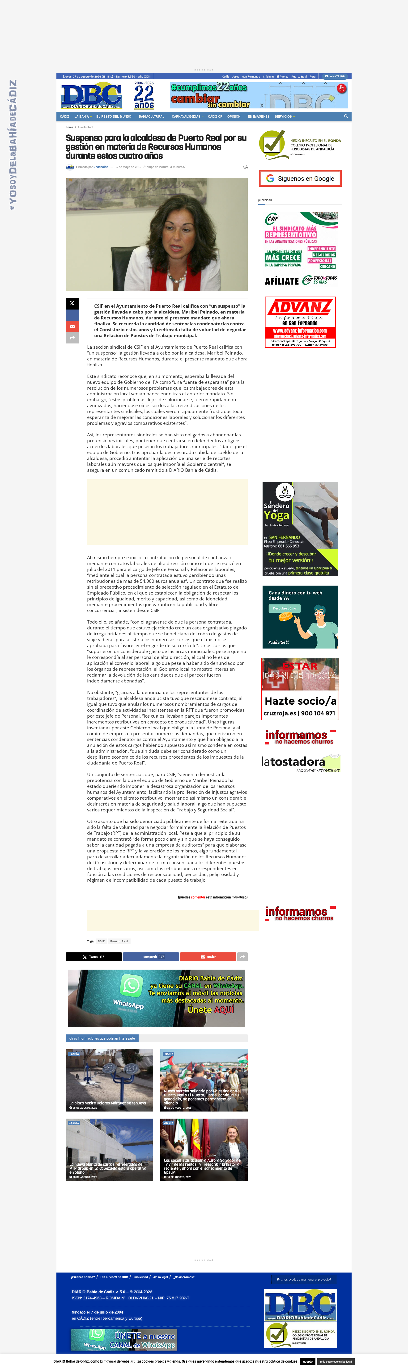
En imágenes (259, 116)
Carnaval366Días (186, 116)
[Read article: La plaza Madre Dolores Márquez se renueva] (109, 1080)
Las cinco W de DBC (114, 1277)
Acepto (373, 1362)
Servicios (283, 116)
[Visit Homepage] (109, 95)
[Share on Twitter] (72, 304)
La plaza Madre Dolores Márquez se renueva (107, 1103)
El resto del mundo (113, 116)
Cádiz (225, 77)
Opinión (233, 116)
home (69, 127)
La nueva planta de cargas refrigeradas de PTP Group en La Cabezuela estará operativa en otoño (107, 1168)
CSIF (101, 941)
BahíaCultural (151, 116)
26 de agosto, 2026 (84, 1108)
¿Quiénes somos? (83, 1277)
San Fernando (251, 77)
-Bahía (74, 1054)
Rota (312, 77)
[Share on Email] (72, 326)
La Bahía (81, 116)
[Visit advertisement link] (259, 95)
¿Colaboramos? (184, 1277)
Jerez (235, 77)
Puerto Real (299, 77)
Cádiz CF (215, 116)
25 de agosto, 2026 (178, 1108)
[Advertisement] (204, 33)
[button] (304, 1279)
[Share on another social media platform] (72, 337)
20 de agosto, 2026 (84, 1177)
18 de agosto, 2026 (178, 1177)
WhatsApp (337, 76)
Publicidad (140, 1277)
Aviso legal (160, 1277)
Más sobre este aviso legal (333, 1362)
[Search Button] (346, 116)
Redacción (101, 167)
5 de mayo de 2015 (128, 167)
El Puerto (282, 77)
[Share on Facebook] (72, 315)
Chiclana (268, 77)
